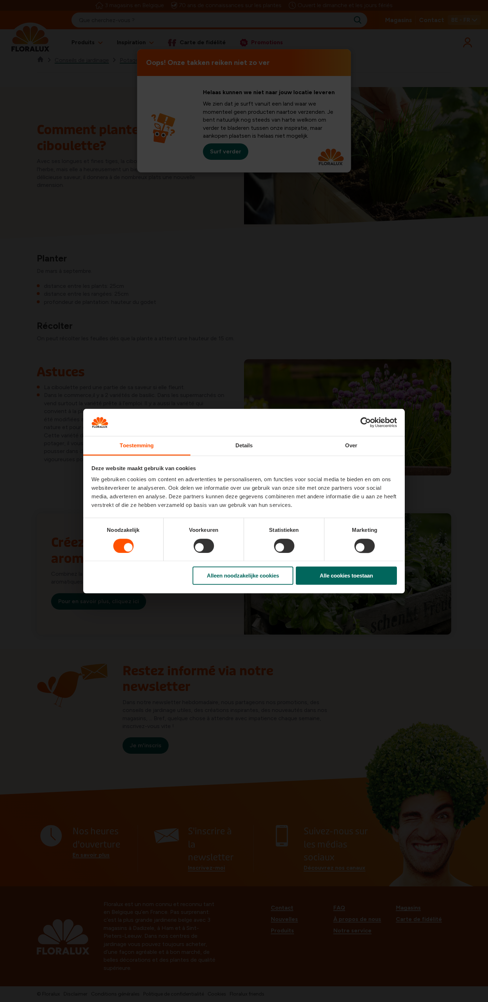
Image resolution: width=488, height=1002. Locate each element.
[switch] (204, 546)
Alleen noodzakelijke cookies (243, 576)
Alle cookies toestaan (346, 576)
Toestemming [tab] (137, 446)
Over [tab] (351, 446)
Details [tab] (244, 446)
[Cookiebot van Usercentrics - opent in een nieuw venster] (365, 422)
